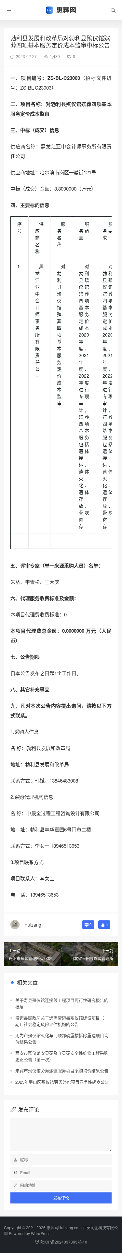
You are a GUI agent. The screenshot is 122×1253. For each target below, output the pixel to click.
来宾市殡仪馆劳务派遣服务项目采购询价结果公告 (61, 1070)
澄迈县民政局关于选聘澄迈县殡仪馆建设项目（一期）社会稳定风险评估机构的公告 (61, 1021)
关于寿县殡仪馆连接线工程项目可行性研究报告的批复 (61, 1003)
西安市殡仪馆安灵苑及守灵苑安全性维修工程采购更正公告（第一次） (61, 1056)
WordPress (40, 1233)
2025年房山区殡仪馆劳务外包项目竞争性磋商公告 (62, 1082)
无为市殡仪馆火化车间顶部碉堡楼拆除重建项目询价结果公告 (61, 1038)
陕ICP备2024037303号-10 (63, 1242)
